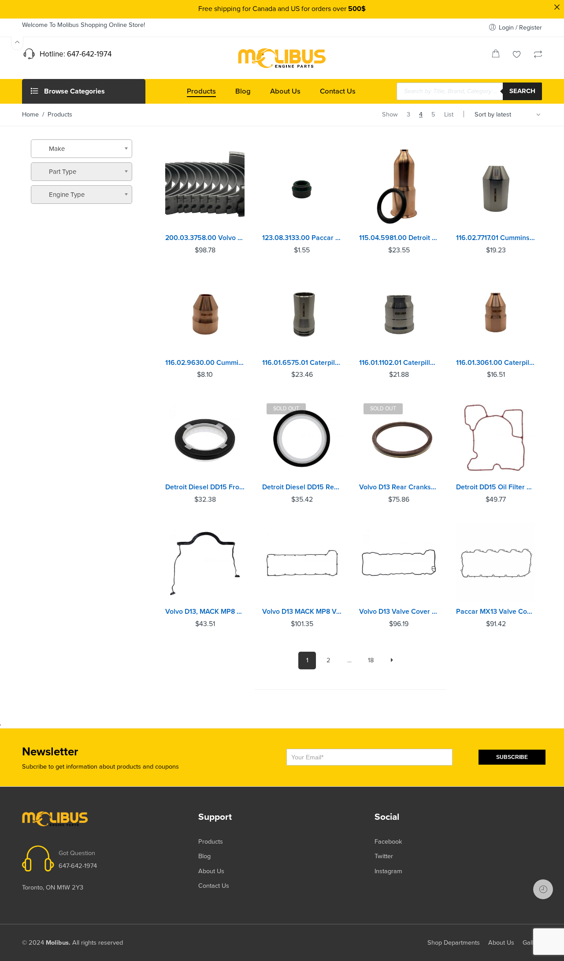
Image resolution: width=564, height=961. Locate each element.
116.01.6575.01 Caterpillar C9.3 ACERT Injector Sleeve (301, 362)
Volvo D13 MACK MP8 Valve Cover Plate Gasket (301, 611)
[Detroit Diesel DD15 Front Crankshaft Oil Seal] (205, 438)
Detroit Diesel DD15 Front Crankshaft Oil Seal (205, 487)
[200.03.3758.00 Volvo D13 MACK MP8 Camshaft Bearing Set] (205, 189)
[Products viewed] (543, 889)
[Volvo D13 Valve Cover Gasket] (398, 563)
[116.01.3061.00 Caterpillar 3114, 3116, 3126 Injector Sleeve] (495, 314)
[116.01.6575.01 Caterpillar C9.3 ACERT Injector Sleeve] (301, 314)
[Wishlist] (517, 55)
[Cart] (496, 55)
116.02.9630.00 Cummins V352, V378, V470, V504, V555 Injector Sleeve (205, 362)
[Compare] (538, 55)
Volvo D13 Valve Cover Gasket (398, 611)
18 (371, 660)
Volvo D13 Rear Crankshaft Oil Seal (398, 487)
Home (30, 114)
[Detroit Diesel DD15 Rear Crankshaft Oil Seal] (301, 438)
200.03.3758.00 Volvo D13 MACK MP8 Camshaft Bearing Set (205, 237)
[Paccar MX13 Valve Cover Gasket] (495, 563)
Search (522, 91)
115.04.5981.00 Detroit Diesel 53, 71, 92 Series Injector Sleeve (398, 237)
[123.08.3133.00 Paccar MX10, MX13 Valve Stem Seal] (301, 189)
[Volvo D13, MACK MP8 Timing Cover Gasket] (205, 563)
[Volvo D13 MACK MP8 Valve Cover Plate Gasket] (301, 563)
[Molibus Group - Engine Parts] (282, 58)
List (448, 114)
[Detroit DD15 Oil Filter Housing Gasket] (495, 438)
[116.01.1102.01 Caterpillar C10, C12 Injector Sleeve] (398, 314)
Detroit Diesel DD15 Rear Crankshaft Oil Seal (301, 487)
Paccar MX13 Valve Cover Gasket (495, 611)
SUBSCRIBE (512, 757)
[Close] (557, 7)
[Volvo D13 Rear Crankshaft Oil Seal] (398, 438)
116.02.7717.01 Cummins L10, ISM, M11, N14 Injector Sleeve (495, 237)
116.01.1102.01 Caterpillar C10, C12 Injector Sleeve (398, 362)
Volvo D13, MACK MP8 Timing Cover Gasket (205, 611)
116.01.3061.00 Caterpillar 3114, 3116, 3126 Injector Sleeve (495, 362)
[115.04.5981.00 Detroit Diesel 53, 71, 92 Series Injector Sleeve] (398, 189)
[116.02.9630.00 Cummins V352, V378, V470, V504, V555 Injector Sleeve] (205, 314)
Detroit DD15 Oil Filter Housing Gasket (495, 487)
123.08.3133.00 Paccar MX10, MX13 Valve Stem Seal (301, 237)
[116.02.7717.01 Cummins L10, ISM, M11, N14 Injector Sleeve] (495, 189)
